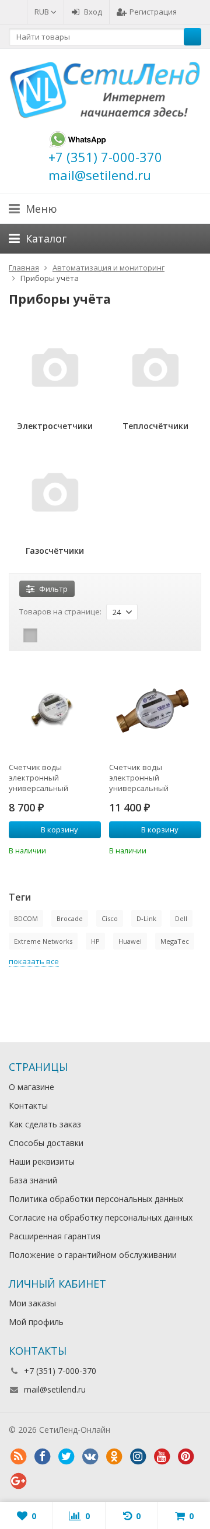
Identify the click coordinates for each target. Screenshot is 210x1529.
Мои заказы (32, 1303)
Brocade (70, 918)
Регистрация (153, 11)
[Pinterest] (185, 1456)
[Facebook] (42, 1456)
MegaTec (174, 941)
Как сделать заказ (45, 1124)
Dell (181, 918)
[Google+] (18, 1481)
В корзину (59, 829)
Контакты (28, 1105)
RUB (42, 11)
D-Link (146, 918)
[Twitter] (66, 1456)
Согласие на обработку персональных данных (100, 1217)
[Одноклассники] (113, 1456)
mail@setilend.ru (55, 1389)
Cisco (110, 918)
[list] (48, 635)
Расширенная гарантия (54, 1236)
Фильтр (53, 589)
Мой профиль (36, 1321)
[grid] (30, 635)
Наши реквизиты (42, 1161)
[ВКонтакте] (89, 1456)
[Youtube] (161, 1456)
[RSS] (18, 1456)
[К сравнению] (76, 849)
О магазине (31, 1086)
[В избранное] (94, 849)
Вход (93, 11)
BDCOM (26, 918)
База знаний (33, 1180)
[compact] (67, 635)
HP (95, 941)
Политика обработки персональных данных (96, 1198)
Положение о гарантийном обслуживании (93, 1254)
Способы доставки (46, 1142)
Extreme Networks (43, 941)
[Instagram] (137, 1456)
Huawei (130, 941)
